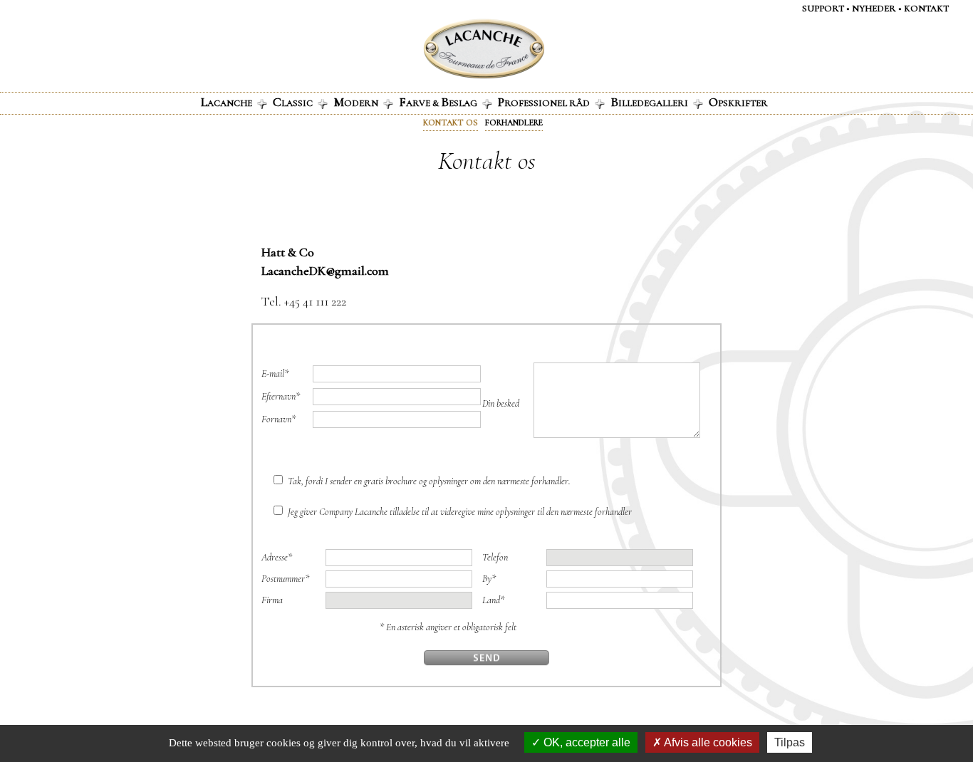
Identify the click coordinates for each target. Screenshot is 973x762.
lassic (293, 102)
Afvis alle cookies (707, 742)
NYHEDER (874, 8)
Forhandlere (514, 122)
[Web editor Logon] (427, 49)
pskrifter (738, 102)
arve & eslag (438, 102)
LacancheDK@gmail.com (325, 270)
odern (355, 102)
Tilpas (789, 742)
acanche (226, 102)
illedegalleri (649, 102)
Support (823, 8)
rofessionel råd (544, 102)
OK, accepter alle (585, 742)
